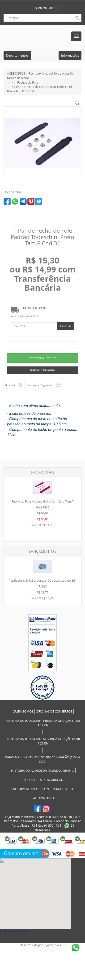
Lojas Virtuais (52, 945)
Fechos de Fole (27, 82)
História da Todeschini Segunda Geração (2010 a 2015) (42, 741)
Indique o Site (62, 789)
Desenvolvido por (31, 945)
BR (63, 945)
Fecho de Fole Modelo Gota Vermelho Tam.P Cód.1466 (42, 513)
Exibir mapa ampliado (13, 931)
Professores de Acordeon (42, 780)
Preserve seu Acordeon (30, 789)
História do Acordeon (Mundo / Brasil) (42, 770)
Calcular (65, 326)
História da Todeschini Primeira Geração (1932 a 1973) (42, 722)
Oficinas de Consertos (54, 711)
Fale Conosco (42, 798)
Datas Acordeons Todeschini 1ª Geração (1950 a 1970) (42, 759)
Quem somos (23, 711)
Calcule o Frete (34, 308)
